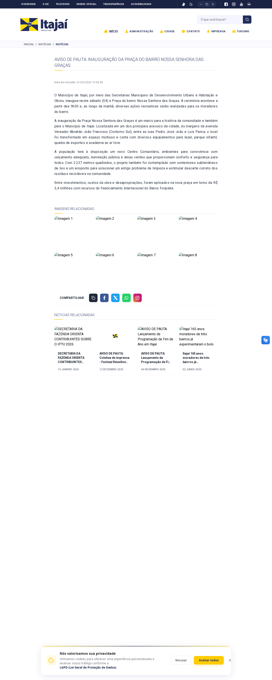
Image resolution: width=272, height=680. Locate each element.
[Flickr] (249, 4)
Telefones (63, 4)
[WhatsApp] (126, 298)
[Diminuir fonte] (201, 4)
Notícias (44, 44)
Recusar (181, 660)
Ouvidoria (28, 4)
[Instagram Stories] (137, 298)
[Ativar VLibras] (183, 4)
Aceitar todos (209, 660)
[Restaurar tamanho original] (207, 4)
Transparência (113, 4)
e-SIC (46, 4)
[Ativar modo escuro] (191, 4)
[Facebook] (226, 4)
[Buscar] (247, 19)
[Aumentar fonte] (213, 4)
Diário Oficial (86, 4)
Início (113, 31)
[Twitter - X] (115, 298)
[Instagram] (233, 4)
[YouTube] (241, 4)
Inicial (29, 44)
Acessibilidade (141, 4)
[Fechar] (230, 660)
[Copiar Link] (93, 298)
